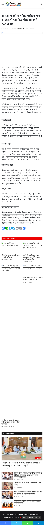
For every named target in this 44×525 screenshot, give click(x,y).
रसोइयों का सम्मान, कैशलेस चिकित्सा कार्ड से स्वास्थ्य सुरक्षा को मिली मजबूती (21, 464)
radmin (5, 29)
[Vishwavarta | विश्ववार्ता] (13, 3)
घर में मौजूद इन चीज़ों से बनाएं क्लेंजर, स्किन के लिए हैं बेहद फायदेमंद (10, 422)
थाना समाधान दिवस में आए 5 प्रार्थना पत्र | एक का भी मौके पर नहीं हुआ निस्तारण (28, 493)
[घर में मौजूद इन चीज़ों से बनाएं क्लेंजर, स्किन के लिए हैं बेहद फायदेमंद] (11, 341)
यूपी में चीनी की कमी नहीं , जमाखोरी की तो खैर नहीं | (28, 484)
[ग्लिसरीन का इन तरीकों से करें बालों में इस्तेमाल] (11, 247)
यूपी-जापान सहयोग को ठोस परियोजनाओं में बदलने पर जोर (27, 502)
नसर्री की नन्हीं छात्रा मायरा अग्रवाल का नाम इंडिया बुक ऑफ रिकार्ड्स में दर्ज (31, 257)
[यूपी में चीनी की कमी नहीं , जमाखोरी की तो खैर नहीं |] (7, 486)
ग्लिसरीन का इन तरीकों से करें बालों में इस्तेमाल (11, 256)
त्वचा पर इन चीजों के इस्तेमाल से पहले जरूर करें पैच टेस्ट (32, 279)
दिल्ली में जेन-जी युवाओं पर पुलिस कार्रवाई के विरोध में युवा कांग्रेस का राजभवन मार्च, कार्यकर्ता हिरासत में (28, 475)
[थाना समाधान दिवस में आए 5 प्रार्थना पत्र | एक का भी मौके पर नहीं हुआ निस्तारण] (7, 495)
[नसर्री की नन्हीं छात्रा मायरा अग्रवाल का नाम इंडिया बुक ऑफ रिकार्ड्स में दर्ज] (32, 247)
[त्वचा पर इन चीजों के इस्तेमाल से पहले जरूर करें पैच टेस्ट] (32, 270)
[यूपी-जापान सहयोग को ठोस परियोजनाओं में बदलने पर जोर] (7, 504)
